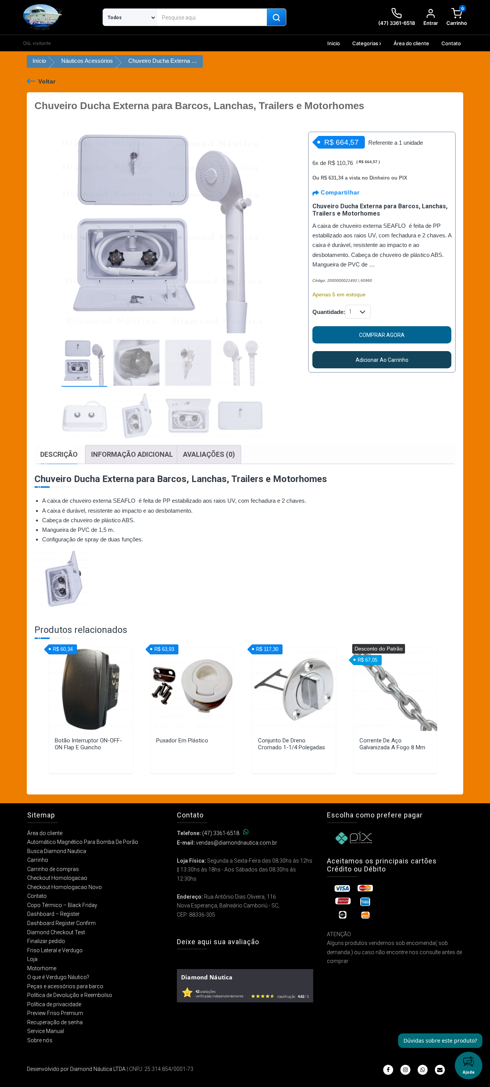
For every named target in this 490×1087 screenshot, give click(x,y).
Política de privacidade (54, 1004)
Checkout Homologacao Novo (64, 887)
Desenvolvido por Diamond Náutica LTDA (76, 1069)
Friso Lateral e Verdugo (55, 950)
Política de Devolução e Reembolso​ (69, 995)
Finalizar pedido (46, 941)
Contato (451, 43)
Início (39, 60)
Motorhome (41, 968)
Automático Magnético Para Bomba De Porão (82, 842)
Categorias (365, 43)
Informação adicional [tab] (132, 454)
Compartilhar (339, 192)
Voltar (47, 81)
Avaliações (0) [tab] (209, 454)
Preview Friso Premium (55, 1013)
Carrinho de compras (53, 869)
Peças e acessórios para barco (65, 986)
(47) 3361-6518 (220, 833)
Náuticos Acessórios (87, 60)
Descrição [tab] (59, 454)
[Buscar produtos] (276, 17)
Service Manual (45, 1031)
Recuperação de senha (55, 1022)
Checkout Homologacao (57, 878)
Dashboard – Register (53, 914)
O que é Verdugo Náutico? (58, 977)
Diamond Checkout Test (56, 932)
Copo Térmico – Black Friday (62, 905)
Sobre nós (39, 1040)
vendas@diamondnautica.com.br (236, 843)
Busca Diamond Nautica (56, 851)
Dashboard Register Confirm (61, 923)
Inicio (333, 43)
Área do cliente (411, 43)
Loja (32, 959)
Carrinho (37, 860)
